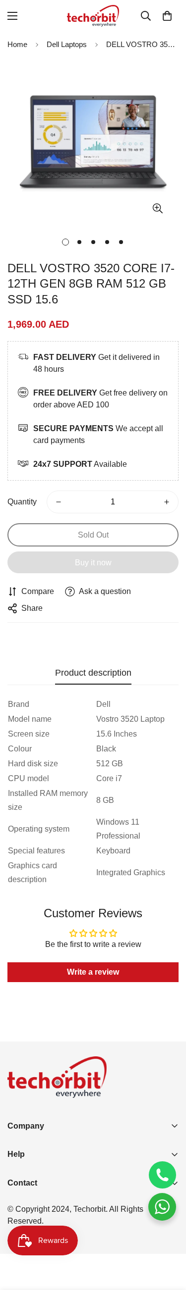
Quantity (22, 501)
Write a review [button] (93, 972)
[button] (167, 15)
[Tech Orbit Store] (93, 16)
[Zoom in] (157, 209)
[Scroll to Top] (168, 1237)
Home (17, 44)
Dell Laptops (67, 44)
